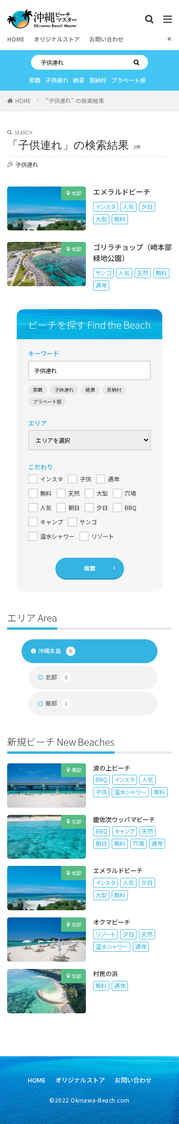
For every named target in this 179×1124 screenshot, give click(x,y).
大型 (101, 219)
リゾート (105, 934)
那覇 (35, 80)
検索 (89, 568)
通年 (101, 285)
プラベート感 (128, 80)
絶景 (78, 80)
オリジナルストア (57, 39)
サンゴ (103, 273)
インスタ (105, 206)
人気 (128, 206)
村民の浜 (105, 973)
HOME (15, 39)
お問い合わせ (106, 39)
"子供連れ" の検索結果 (74, 100)
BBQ (101, 779)
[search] (138, 62)
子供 (101, 792)
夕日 (147, 206)
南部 (56, 703)
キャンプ (125, 831)
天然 (142, 273)
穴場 (138, 843)
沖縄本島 (55, 650)
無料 (120, 219)
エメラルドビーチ (121, 192)
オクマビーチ (111, 921)
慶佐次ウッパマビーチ (124, 819)
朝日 (101, 843)
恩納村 (97, 80)
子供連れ (56, 80)
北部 (76, 193)
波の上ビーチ (111, 767)
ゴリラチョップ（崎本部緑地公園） (132, 252)
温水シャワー (130, 792)
